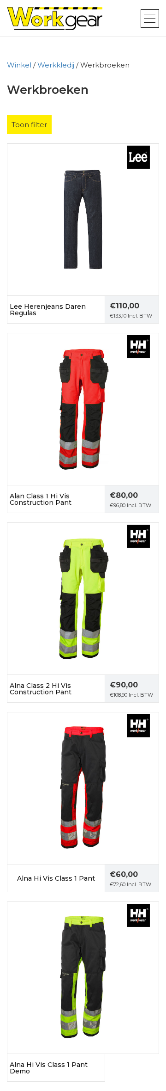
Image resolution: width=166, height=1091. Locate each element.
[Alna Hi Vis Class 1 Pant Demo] (83, 977)
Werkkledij (55, 65)
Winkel (19, 65)
